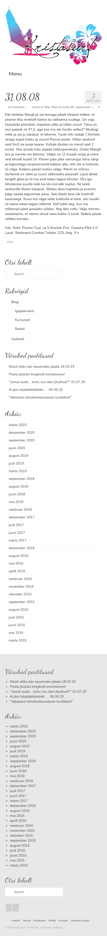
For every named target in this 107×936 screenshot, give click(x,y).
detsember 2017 (22, 517)
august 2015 (18, 610)
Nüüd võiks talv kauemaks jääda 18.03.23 (41, 366)
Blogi (54, 107)
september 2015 (22, 602)
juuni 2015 (17, 625)
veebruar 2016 (20, 579)
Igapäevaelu (83, 107)
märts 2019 (18, 471)
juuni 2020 (17, 448)
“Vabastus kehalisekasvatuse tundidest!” (40, 397)
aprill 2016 (17, 571)
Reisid (20, 329)
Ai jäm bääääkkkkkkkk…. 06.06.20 (36, 390)
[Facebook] (9, 907)
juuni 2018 (17, 494)
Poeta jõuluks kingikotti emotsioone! (37, 374)
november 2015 (21, 586)
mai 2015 (16, 633)
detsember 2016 (22, 548)
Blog (47, 107)
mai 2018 (16, 502)
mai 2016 (16, 563)
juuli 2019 (16, 463)
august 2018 (18, 486)
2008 (10, 242)
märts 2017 (18, 540)
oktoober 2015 (20, 594)
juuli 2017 (16, 525)
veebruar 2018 (20, 509)
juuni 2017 (17, 533)
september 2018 (22, 479)
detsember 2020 (22, 432)
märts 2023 (18, 425)
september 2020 (22, 440)
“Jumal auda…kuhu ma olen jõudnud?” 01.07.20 (47, 382)
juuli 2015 (16, 617)
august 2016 (18, 556)
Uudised (17, 339)
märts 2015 (18, 640)
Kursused (22, 320)
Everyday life (66, 107)
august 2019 (18, 456)
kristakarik (18, 107)
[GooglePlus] (16, 907)
